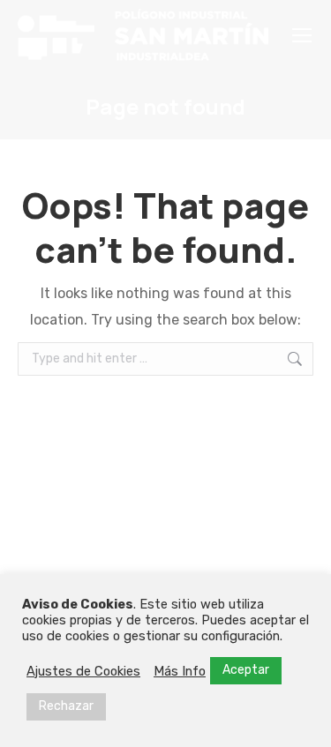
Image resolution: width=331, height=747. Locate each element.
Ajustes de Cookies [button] (83, 671)
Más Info (180, 671)
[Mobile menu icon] (301, 35)
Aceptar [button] (245, 669)
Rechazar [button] (66, 705)
